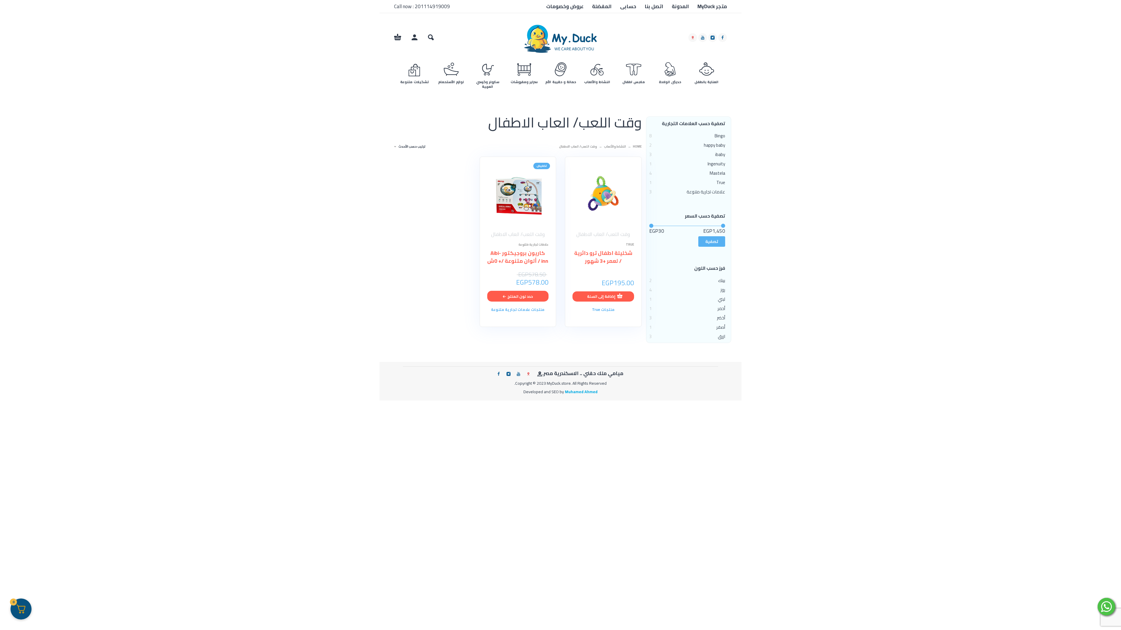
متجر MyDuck (712, 6)
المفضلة (602, 6)
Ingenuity (716, 164)
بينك (721, 280)
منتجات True (603, 309)
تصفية (711, 241)
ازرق (721, 336)
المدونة (680, 6)
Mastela (717, 173)
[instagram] (712, 37)
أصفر (720, 327)
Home (637, 146)
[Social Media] (692, 37)
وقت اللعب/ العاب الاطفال (603, 234)
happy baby (714, 145)
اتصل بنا (654, 6)
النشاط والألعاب (615, 146)
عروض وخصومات (565, 6)
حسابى (628, 6)
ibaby (720, 154)
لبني (721, 299)
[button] (431, 37)
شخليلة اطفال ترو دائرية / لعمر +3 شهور (603, 257)
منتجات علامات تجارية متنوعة (517, 309)
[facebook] (722, 37)
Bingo (720, 136)
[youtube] (702, 37)
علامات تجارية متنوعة (706, 192)
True (720, 182)
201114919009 (432, 6)
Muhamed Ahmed (581, 392)
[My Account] (414, 37)
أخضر (721, 318)
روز (722, 290)
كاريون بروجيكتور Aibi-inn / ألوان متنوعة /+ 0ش (517, 257)
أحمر (721, 308)
